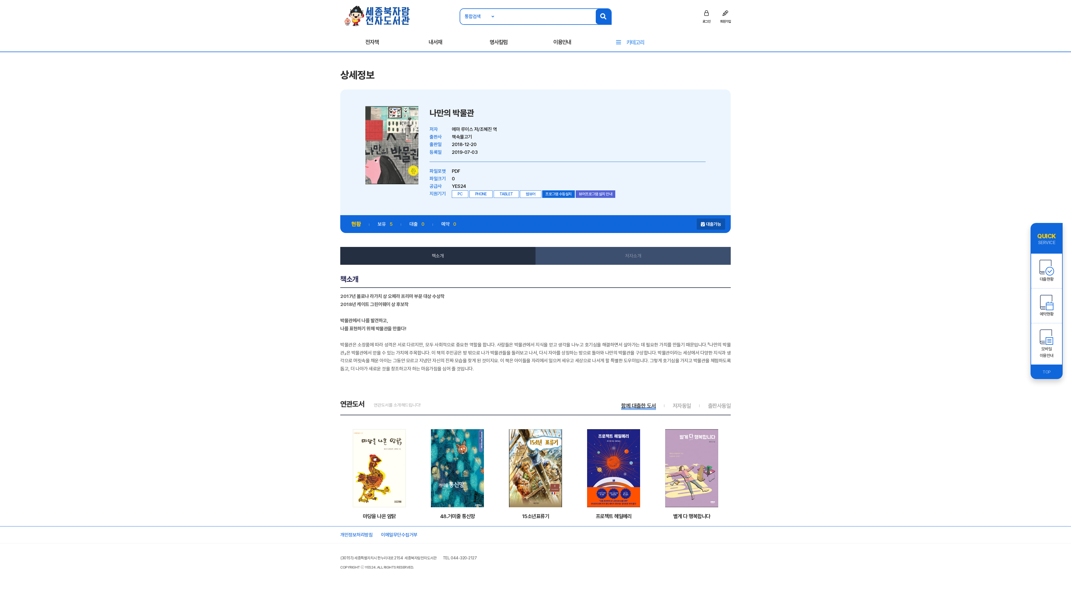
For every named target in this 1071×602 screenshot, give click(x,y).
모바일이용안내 (1047, 352)
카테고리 (635, 42)
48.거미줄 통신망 (457, 516)
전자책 (372, 42)
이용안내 (562, 42)
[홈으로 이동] (377, 15)
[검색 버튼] (603, 16)
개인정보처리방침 (356, 535)
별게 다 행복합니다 (691, 516)
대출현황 (1047, 279)
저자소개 (633, 256)
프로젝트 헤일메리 (614, 516)
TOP (1047, 372)
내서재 (435, 42)
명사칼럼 (499, 42)
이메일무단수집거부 (399, 535)
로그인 (707, 21)
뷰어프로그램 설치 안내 (595, 194)
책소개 (438, 256)
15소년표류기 (535, 516)
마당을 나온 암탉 (379, 516)
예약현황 (1047, 314)
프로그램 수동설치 (558, 194)
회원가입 (725, 21)
